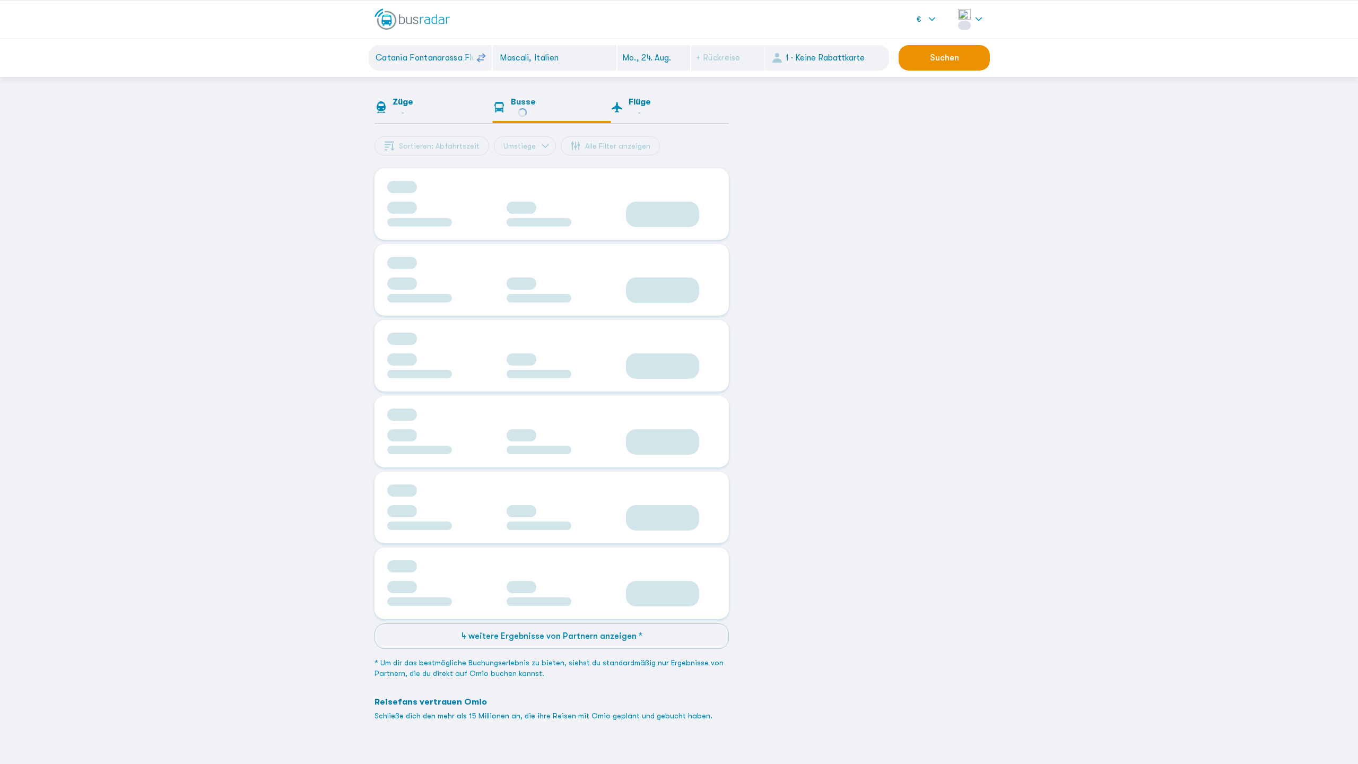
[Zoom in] (751, 720)
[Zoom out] (751, 735)
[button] (654, 58)
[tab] (434, 109)
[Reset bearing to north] (751, 751)
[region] (865, 422)
